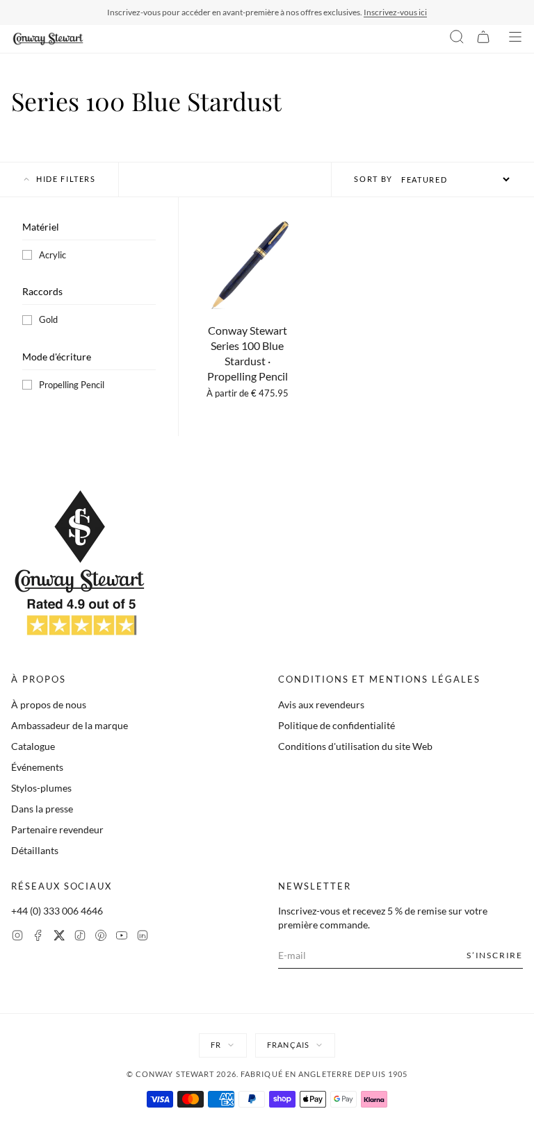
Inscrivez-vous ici (395, 12)
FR (216, 1044)
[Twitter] (59, 937)
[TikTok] (80, 937)
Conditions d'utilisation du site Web (355, 746)
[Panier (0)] (483, 39)
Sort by (373, 178)
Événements (37, 767)
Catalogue (33, 746)
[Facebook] (38, 937)
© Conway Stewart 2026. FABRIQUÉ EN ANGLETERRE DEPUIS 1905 (267, 1073)
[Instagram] (17, 937)
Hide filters (66, 178)
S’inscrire (495, 955)
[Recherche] (456, 39)
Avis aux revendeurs (321, 704)
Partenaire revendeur (57, 829)
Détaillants (34, 850)
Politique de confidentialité (336, 725)
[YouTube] (121, 937)
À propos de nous (48, 704)
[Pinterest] (101, 937)
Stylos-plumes (41, 788)
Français (288, 1044)
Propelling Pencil (71, 384)
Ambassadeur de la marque (69, 725)
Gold (48, 319)
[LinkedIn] (142, 937)
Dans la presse (42, 809)
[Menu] (515, 39)
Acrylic (52, 254)
